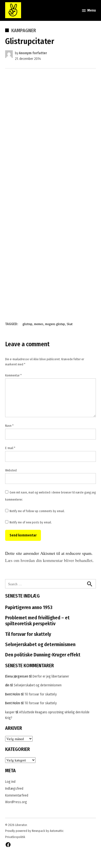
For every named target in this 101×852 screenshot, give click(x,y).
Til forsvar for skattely (28, 634)
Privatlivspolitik (15, 837)
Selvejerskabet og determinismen (40, 644)
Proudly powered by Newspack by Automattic (34, 831)
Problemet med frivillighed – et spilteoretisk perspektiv (37, 620)
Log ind (10, 782)
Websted (11, 470)
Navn (9, 425)
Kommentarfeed (16, 795)
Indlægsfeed (14, 788)
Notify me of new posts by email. (31, 522)
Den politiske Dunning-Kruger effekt (42, 655)
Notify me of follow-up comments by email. (37, 511)
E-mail (10, 448)
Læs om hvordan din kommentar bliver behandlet (48, 560)
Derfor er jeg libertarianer (51, 676)
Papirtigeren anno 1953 (28, 607)
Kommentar (13, 375)
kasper (10, 712)
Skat (70, 324)
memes (38, 324)
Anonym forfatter (33, 53)
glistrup (27, 324)
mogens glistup (55, 324)
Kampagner (23, 30)
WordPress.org (16, 802)
